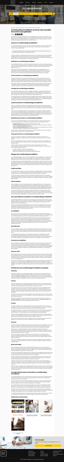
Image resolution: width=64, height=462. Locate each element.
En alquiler (42, 452)
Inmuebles (21, 2)
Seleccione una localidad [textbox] (41, 13)
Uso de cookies (56, 452)
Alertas (45, 2)
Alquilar (15, 13)
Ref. (53, 13)
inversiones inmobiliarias (20, 275)
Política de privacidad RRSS (58, 454)
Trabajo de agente (31, 452)
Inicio (12, 27)
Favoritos (34, 2)
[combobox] (41, 14)
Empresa (39, 2)
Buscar (49, 13)
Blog (14, 27)
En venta (42, 451)
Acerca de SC (30, 451)
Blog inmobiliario (31, 454)
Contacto (51, 2)
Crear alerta (47, 445)
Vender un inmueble (44, 454)
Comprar (11, 13)
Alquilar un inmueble (44, 455)
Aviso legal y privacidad (57, 451)
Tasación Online (31, 455)
